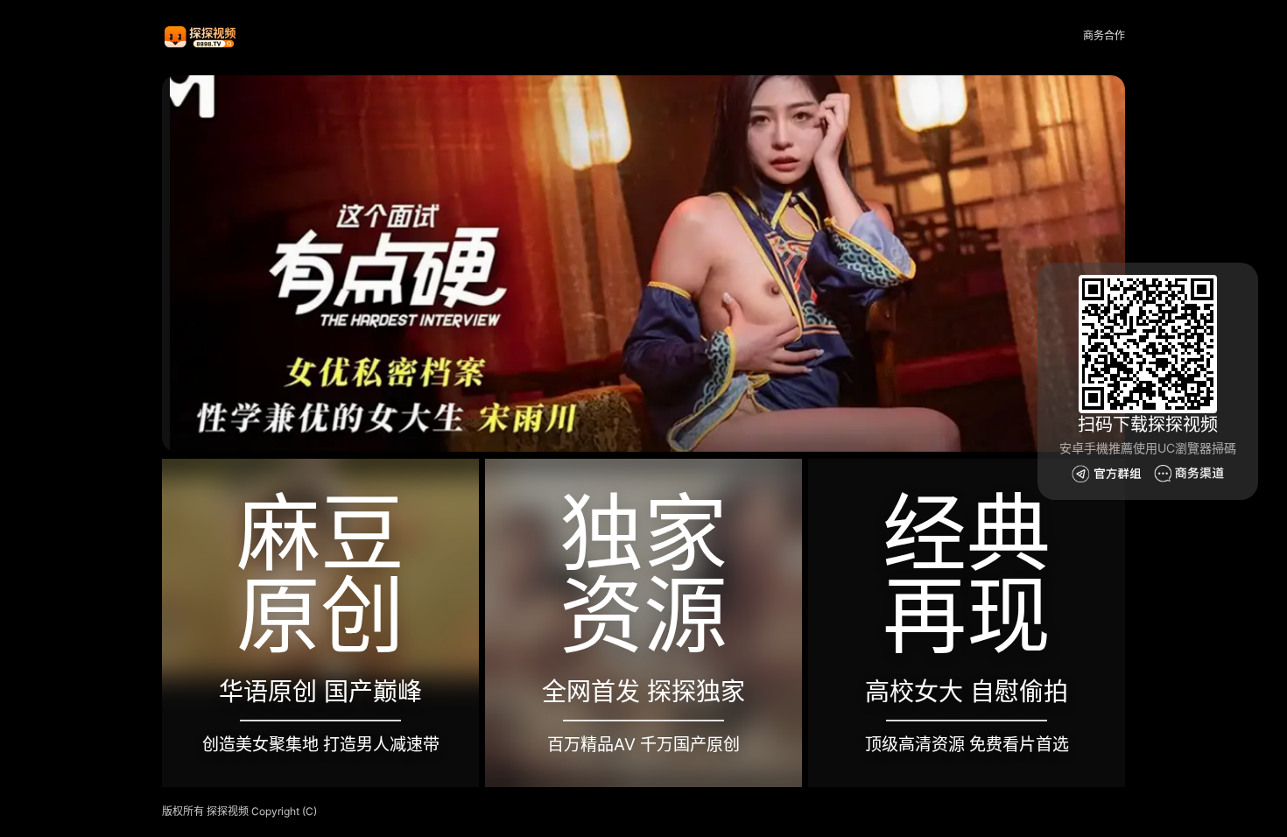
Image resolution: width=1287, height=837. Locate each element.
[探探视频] (201, 36)
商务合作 (1104, 35)
